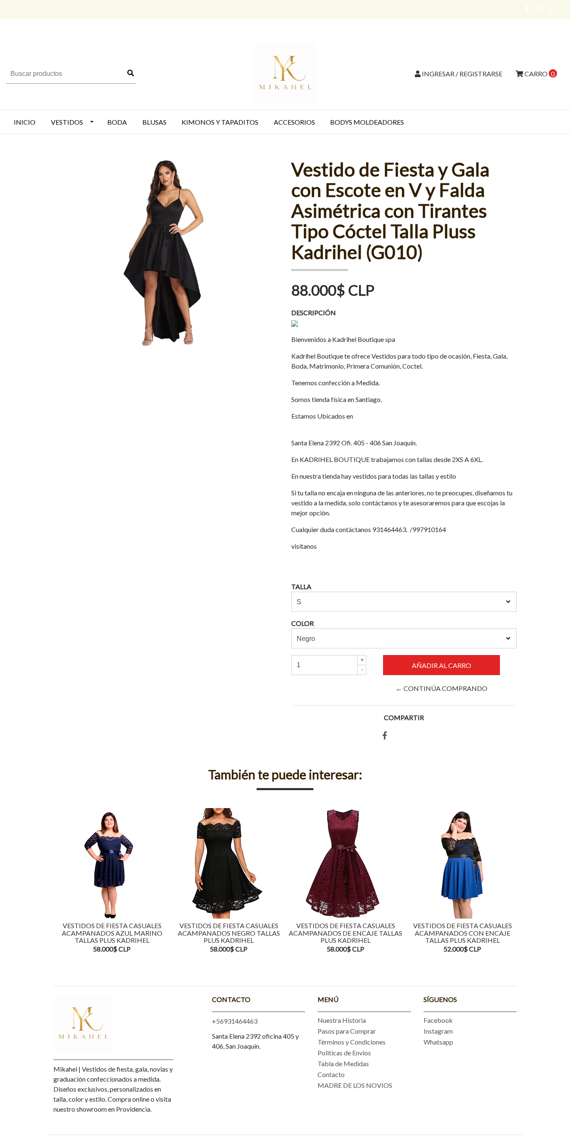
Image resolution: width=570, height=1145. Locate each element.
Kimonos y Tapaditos (220, 122)
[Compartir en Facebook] (385, 736)
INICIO (24, 122)
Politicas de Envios (344, 1053)
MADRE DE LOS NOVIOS (355, 1085)
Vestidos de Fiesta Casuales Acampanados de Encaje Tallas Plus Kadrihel (345, 933)
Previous (61, 881)
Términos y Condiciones (352, 1042)
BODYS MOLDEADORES (367, 122)
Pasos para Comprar (347, 1031)
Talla (301, 586)
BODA (117, 122)
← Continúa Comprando (441, 688)
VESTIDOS (67, 122)
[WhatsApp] (552, 8)
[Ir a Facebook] (527, 8)
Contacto (331, 1074)
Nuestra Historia (342, 1020)
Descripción (313, 312)
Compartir (404, 717)
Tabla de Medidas (343, 1063)
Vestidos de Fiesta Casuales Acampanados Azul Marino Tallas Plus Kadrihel (112, 933)
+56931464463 (234, 1021)
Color (302, 623)
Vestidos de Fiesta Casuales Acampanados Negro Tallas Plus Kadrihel (229, 933)
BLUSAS (154, 122)
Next (508, 881)
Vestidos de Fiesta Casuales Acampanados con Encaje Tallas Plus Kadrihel (462, 933)
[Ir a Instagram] (540, 8)
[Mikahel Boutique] (285, 73)
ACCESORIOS (294, 122)
